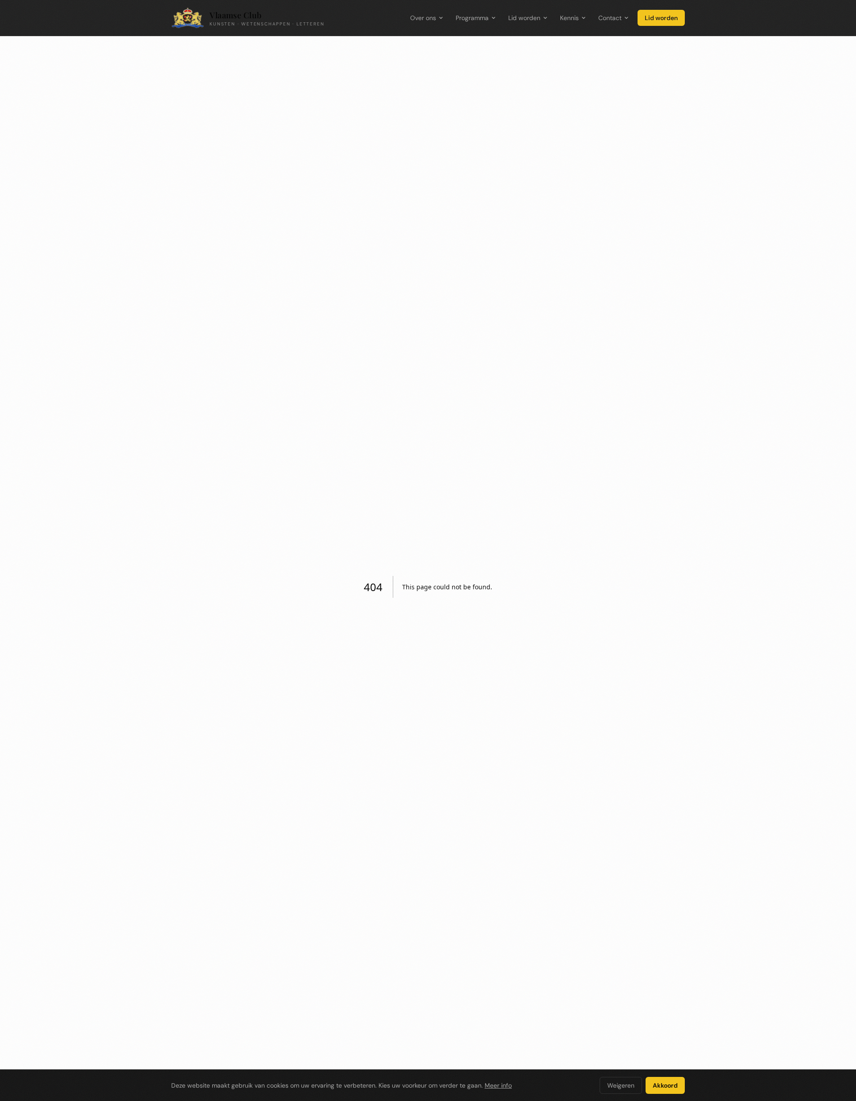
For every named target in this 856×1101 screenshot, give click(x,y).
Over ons (423, 18)
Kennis (569, 18)
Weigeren (620, 1085)
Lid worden (524, 18)
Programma (472, 18)
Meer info (498, 1085)
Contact (609, 18)
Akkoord (665, 1085)
